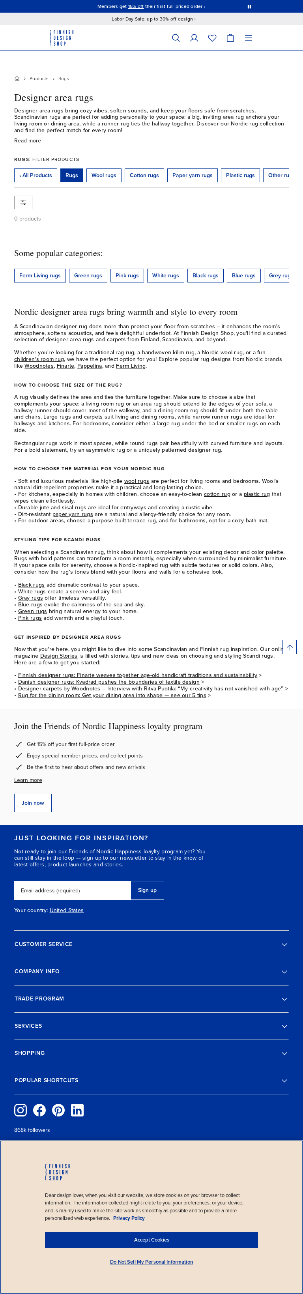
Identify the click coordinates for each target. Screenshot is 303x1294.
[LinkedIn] (77, 1110)
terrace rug (141, 520)
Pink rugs (127, 275)
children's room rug (39, 359)
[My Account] (194, 37)
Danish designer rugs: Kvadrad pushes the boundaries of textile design (109, 682)
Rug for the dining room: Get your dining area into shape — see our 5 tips (112, 695)
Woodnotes (39, 366)
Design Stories (59, 656)
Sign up (147, 890)
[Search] (176, 37)
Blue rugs (244, 275)
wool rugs (137, 481)
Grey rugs (281, 275)
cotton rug (217, 494)
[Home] (17, 78)
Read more (27, 140)
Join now (33, 803)
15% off (136, 6)
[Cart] (230, 37)
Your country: (31, 910)
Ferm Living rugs (40, 275)
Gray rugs (30, 598)
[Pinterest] (58, 1110)
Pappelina (89, 366)
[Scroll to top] (289, 647)
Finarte (66, 366)
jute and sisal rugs (63, 507)
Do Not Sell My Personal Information (151, 1262)
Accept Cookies (151, 1240)
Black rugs (206, 275)
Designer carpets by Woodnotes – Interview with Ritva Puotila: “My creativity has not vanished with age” (151, 688)
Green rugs (88, 275)
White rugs (165, 275)
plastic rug (257, 494)
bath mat (256, 520)
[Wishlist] (212, 37)
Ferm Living (131, 366)
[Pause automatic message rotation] (249, 6)
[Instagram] (20, 1110)
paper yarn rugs (72, 514)
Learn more (28, 780)
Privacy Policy (129, 1218)
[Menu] (248, 37)
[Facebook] (39, 1110)
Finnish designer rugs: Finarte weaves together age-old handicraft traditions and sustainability (138, 675)
